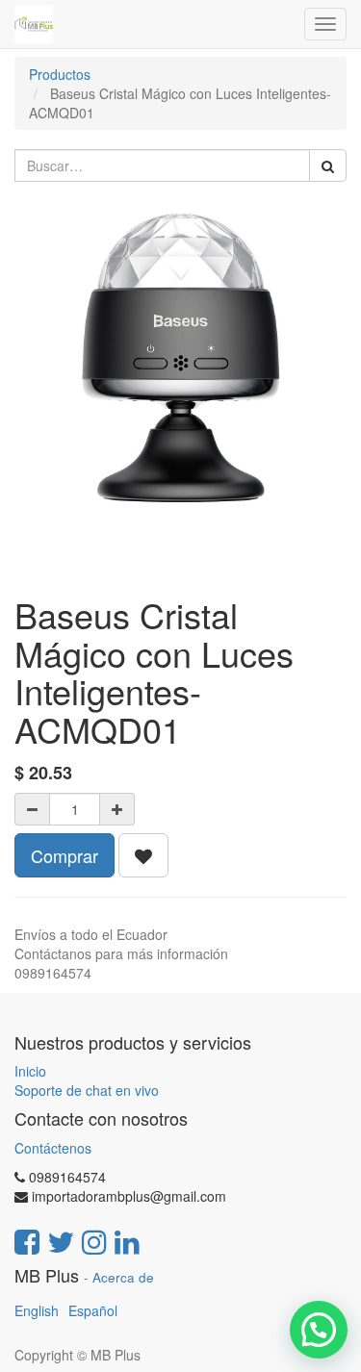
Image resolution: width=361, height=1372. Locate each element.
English (36, 1310)
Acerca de (123, 1277)
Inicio (30, 1070)
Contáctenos (52, 1147)
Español (92, 1310)
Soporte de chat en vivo (86, 1090)
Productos (59, 74)
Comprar (64, 855)
